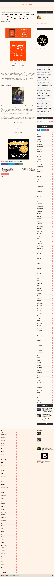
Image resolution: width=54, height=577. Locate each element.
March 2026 (45, 141)
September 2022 (45, 211)
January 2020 (45, 265)
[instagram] (52, 1)
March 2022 (45, 221)
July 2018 (45, 295)
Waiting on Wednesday (41, 106)
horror (41, 111)
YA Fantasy (45, 108)
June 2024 (45, 176)
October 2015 (45, 350)
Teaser (43, 103)
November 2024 (45, 168)
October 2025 (45, 149)
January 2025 (45, 164)
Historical (38, 85)
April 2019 (45, 280)
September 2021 (45, 231)
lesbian (45, 111)
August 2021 (45, 233)
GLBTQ (44, 82)
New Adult (48, 90)
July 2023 (45, 194)
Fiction (51, 80)
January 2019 (45, 285)
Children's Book (43, 74)
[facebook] (48, 1)
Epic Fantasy (44, 79)
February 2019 (45, 283)
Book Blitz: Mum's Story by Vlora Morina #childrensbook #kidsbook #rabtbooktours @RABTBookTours (47, 448)
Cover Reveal (39, 77)
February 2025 (45, 163)
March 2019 (45, 281)
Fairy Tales (42, 80)
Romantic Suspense (40, 100)
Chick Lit (38, 74)
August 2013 (45, 394)
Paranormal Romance (45, 93)
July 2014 (45, 375)
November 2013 (45, 389)
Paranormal (39, 93)
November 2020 (45, 248)
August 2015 (45, 353)
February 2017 (45, 323)
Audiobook (39, 69)
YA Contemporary (40, 108)
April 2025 (45, 159)
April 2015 (45, 360)
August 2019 (45, 273)
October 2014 (45, 370)
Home (2, 0)
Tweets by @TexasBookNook (42, 23)
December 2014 (45, 367)
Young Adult (9, 553)
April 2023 (45, 199)
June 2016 (45, 337)
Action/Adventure (42, 67)
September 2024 (45, 171)
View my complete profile (45, 16)
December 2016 (45, 327)
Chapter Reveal (47, 72)
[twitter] (50, 1)
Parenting (38, 95)
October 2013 (45, 390)
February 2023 (45, 203)
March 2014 (45, 382)
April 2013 (45, 400)
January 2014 (45, 385)
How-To (50, 85)
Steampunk (48, 101)
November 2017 (45, 308)
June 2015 (45, 357)
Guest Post (9, 484)
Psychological (9, 520)
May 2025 (45, 158)
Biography (43, 69)
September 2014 (45, 372)
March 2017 (45, 322)
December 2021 (45, 226)
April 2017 (45, 320)
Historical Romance (45, 85)
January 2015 (45, 365)
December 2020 (45, 246)
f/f (9, 558)
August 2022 (45, 213)
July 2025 (45, 154)
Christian (49, 74)
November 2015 (45, 348)
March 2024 (45, 181)
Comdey (38, 75)
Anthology (48, 67)
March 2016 (45, 342)
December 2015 (45, 347)
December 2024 (45, 166)
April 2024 (45, 179)
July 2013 (45, 395)
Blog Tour (48, 69)
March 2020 (45, 261)
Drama (47, 77)
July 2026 (45, 134)
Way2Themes (10, 575)
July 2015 (45, 355)
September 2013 (45, 392)
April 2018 (45, 300)
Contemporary (47, 75)
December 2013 (45, 387)
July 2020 (45, 255)
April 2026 (45, 139)
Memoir (47, 88)
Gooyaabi (18, 575)
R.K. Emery (3, 22)
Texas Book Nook (27, 4)
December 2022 (45, 206)
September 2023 (45, 191)
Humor (38, 87)
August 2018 (45, 293)
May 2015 (45, 358)
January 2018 (45, 305)
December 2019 (45, 266)
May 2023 (45, 198)
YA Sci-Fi (50, 108)
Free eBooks (39, 82)
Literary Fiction (39, 88)
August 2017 (45, 313)
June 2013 (45, 397)
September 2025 (45, 151)
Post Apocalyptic (47, 95)
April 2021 (45, 240)
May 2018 (45, 298)
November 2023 (45, 188)
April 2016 (45, 340)
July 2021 (45, 235)
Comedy (42, 75)
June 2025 (45, 156)
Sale (45, 100)
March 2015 (45, 362)
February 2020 (45, 263)
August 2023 (45, 193)
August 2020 (45, 253)
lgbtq (48, 111)
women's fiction (39, 114)
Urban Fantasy (9, 544)
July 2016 (45, 335)
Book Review (9, 443)
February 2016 (45, 343)
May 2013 (45, 399)
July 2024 (45, 174)
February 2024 (45, 183)
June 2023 (45, 196)
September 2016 (45, 332)
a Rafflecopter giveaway (6, 137)
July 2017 (45, 315)
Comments (40, 52)
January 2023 (45, 204)
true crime (44, 113)
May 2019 (45, 278)
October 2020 (45, 250)
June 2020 (45, 256)
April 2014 (45, 380)
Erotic (48, 79)
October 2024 (45, 169)
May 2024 (45, 178)
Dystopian (38, 79)
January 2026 (45, 144)
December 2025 (45, 146)
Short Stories (43, 101)
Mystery (44, 90)
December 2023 (45, 186)
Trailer (9, 542)
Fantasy (47, 80)
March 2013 (45, 402)
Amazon (18, 134)
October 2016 (45, 330)
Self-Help (38, 101)
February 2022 (45, 223)
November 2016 (45, 328)
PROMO (15, 161)
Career (43, 72)
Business (38, 72)
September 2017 (45, 312)
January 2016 (45, 345)
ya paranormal (46, 114)
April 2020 (45, 260)
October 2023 (45, 189)
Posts (39, 51)
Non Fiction (11, 161)
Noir (9, 506)
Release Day (5, 11)
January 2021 (45, 245)
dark (9, 556)
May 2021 (45, 238)
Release (9, 522)
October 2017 (45, 310)
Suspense (38, 103)
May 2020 (45, 258)
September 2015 (45, 352)
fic (9, 559)
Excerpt (38, 80)
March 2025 (45, 161)
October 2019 (45, 270)
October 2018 (45, 290)
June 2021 (45, 236)
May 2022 (45, 218)
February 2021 (45, 243)
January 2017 (45, 325)
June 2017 (45, 317)
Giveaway (6, 161)
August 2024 (45, 173)
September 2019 (45, 271)
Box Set (9, 445)
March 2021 (45, 241)
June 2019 (45, 276)
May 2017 (45, 318)
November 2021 (45, 228)
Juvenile (46, 87)
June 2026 (45, 136)
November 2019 (45, 268)
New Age (9, 504)
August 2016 (45, 333)
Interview (42, 87)
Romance (43, 98)
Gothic (9, 481)
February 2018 (45, 303)
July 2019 (45, 275)
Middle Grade (39, 90)
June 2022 (45, 216)
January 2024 (45, 184)
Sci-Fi (48, 100)
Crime (44, 77)
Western (47, 106)
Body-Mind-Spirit (9, 442)
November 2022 (45, 208)
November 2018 (45, 288)
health (38, 111)
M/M (44, 88)
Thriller (46, 103)
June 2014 (45, 377)
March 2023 (45, 201)
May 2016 (45, 338)
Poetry (43, 95)
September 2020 (45, 251)
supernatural (39, 113)
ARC (37, 67)
